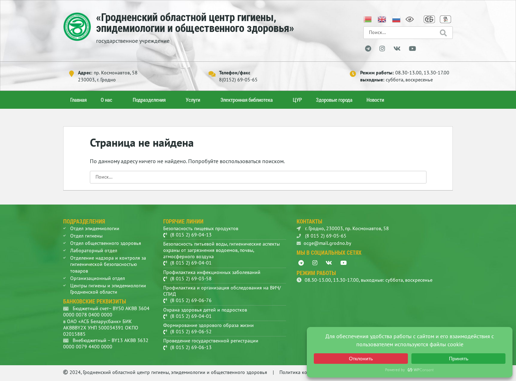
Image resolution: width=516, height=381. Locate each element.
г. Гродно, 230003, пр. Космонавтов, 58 (346, 228)
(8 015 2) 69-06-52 (191, 331)
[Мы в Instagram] (382, 48)
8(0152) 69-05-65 (238, 79)
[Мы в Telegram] (368, 48)
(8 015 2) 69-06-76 (191, 300)
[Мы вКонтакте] (397, 48)
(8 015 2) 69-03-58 (191, 278)
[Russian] (396, 18)
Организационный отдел (97, 278)
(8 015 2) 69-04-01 (191, 263)
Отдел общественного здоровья (105, 243)
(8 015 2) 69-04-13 (191, 235)
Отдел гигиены (86, 236)
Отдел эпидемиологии (94, 228)
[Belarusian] (367, 18)
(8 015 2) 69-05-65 (325, 236)
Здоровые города (334, 99)
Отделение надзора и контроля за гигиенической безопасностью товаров (108, 264)
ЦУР (297, 99)
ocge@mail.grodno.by (327, 243)
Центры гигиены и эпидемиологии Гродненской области (108, 288)
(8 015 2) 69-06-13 (191, 347)
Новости (375, 99)
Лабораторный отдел (93, 250)
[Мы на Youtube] (412, 48)
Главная (78, 99)
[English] (382, 18)
